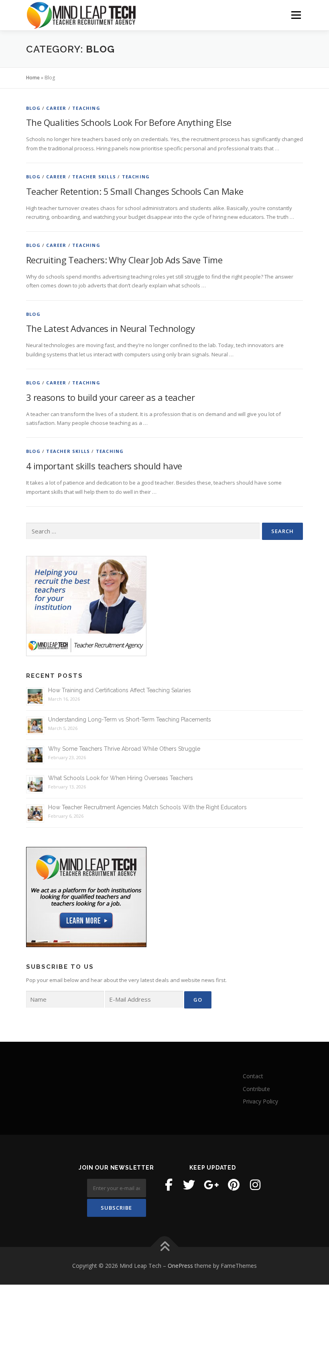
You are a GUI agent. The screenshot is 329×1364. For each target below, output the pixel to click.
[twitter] (189, 1185)
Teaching (86, 108)
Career (56, 108)
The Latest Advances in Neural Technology (110, 328)
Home (33, 77)
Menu (296, 14)
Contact (253, 1076)
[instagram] (255, 1185)
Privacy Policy (260, 1101)
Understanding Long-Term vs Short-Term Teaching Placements (129, 719)
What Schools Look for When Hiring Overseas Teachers (120, 778)
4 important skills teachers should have (104, 466)
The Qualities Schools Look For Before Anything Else (128, 122)
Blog (33, 108)
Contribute (256, 1089)
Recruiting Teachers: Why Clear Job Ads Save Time (124, 260)
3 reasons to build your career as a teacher (110, 397)
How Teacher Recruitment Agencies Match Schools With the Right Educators (147, 807)
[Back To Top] (164, 1247)
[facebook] (169, 1185)
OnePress (180, 1265)
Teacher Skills (94, 177)
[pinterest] (234, 1185)
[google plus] (211, 1185)
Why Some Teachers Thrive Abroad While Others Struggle (124, 749)
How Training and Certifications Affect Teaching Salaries (119, 690)
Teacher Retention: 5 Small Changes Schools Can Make (134, 191)
